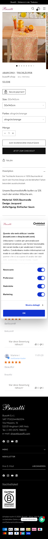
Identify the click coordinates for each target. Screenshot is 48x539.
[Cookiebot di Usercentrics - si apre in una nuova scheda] (34, 224)
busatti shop (8, 76)
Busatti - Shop (27, 516)
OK (24, 313)
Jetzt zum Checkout (24, 151)
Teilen (9, 160)
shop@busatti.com (20, 433)
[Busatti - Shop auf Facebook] (4, 442)
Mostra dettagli (33, 305)
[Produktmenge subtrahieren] (13, 133)
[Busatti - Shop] (7, 8)
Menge (6, 127)
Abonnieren (39, 466)
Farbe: (14, 113)
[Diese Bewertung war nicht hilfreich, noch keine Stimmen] (41, 344)
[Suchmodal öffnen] (32, 8)
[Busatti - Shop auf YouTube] (12, 442)
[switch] (41, 278)
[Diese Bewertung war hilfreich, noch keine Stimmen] (36, 344)
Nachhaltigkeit (10, 484)
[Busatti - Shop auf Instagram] (8, 442)
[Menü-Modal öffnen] (44, 8)
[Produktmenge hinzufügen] (5, 133)
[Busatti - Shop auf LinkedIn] (16, 442)
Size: (10, 99)
